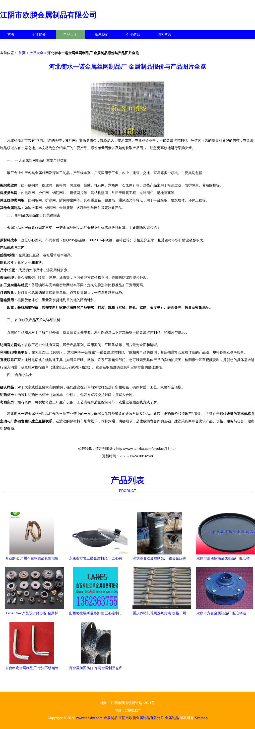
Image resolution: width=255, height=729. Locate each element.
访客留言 (164, 34)
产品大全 (70, 34)
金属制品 (111, 718)
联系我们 (102, 34)
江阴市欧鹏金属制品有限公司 (48, 15)
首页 (10, 34)
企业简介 (39, 34)
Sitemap (201, 718)
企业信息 (133, 34)
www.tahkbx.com (89, 718)
